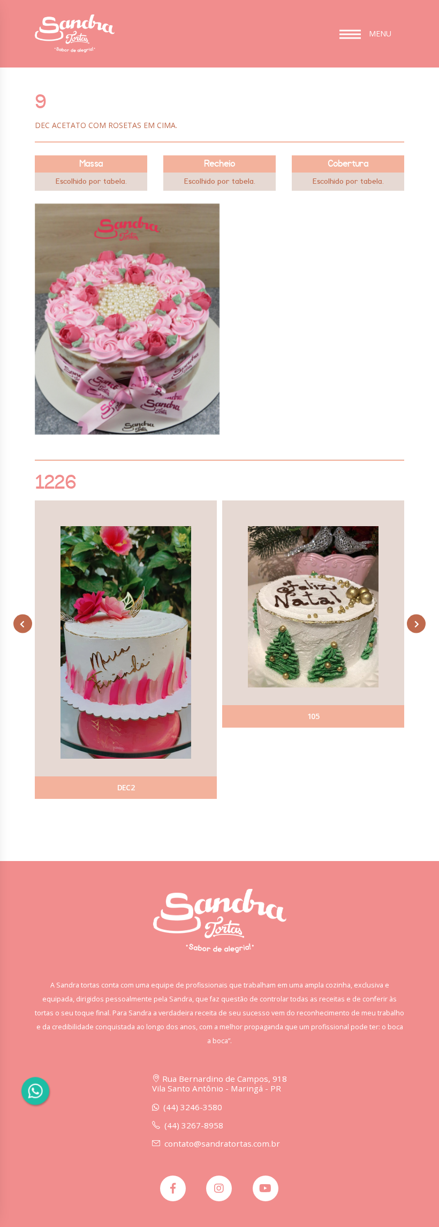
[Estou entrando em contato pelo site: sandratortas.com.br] (35, 1091)
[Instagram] (219, 1188)
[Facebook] (173, 1188)
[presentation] (22, 624)
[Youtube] (265, 1188)
